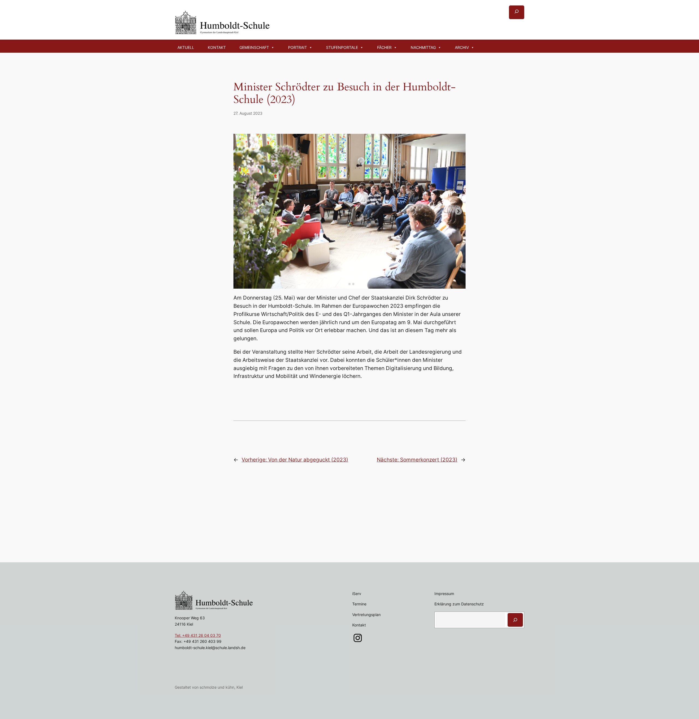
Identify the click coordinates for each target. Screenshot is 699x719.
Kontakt (217, 47)
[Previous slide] (240, 211)
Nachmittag (423, 47)
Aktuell (185, 47)
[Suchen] (515, 620)
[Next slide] (458, 211)
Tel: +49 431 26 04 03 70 (198, 635)
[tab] (345, 284)
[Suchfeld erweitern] (516, 12)
